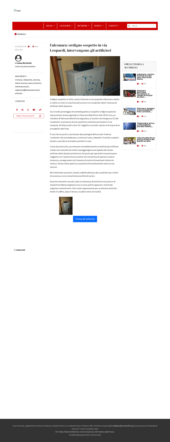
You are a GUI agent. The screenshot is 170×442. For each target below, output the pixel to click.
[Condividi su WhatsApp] (28, 110)
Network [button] (82, 25)
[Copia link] (39, 110)
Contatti (113, 25)
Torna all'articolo (85, 219)
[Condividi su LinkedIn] (22, 110)
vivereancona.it (22, 86)
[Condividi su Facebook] (17, 110)
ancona (36, 79)
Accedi (72, 435)
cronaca (18, 79)
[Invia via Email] (33, 110)
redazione (27, 79)
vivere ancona (21, 83)
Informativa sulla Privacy (104, 432)
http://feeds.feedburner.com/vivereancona (77, 432)
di (23, 63)
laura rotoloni (34, 83)
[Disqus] (85, 286)
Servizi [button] (98, 25)
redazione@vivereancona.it (27, 90)
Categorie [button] (65, 25)
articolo (18, 93)
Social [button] (49, 25)
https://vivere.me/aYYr (25, 116)
